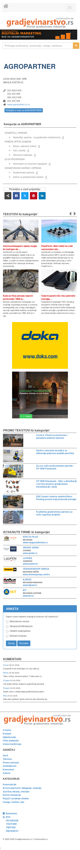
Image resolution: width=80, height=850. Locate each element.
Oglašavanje (9, 737)
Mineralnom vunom (19, 621)
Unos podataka (11, 740)
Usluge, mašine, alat (13, 802)
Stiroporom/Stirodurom (21, 626)
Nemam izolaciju (18, 636)
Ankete (6, 773)
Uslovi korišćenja (12, 744)
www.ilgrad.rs (30, 585)
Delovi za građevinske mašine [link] (28, 177)
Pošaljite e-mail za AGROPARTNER (24, 110)
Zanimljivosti (9, 766)
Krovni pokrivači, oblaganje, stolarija (22, 788)
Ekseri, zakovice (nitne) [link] (24, 146)
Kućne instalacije (12, 795)
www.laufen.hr (30, 564)
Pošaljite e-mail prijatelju (24, 189)
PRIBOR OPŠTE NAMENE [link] (18, 141)
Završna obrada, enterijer (16, 791)
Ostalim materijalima (20, 631)
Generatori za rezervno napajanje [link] (30, 164)
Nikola (6, 673)
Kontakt (7, 733)
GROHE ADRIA (31, 547)
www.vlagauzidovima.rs (35, 542)
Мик (5, 696)
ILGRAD (27, 579)
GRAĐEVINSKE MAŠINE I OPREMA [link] (23, 168)
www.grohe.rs (30, 553)
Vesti (5, 755)
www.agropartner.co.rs (18, 104)
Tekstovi (7, 759)
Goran (6, 665)
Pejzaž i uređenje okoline (16, 798)
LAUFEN (27, 558)
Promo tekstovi (11, 762)
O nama (7, 730)
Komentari (12, 659)
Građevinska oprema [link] (23, 172)
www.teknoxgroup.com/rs (36, 574)
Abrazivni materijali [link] (22, 155)
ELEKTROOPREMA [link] (15, 159)
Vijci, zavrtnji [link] (19, 150)
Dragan (6, 680)
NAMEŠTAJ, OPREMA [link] (16, 133)
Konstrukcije (9, 784)
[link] (40, 23)
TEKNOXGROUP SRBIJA (36, 569)
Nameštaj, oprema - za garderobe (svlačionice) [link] (36, 137)
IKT (24, 590)
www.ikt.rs (28, 596)
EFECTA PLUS (30, 537)
